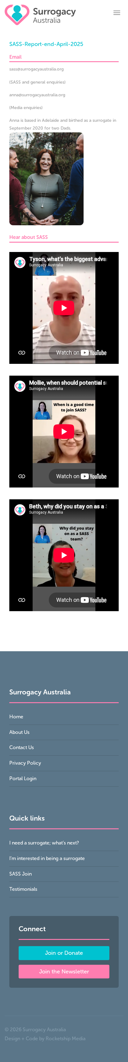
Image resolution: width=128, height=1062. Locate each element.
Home (16, 717)
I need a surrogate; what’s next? (44, 843)
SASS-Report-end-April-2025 (46, 44)
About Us (19, 732)
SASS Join (20, 874)
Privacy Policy (25, 763)
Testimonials (23, 889)
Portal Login (22, 778)
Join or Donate (64, 953)
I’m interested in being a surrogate (47, 858)
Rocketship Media (65, 1038)
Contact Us (21, 747)
